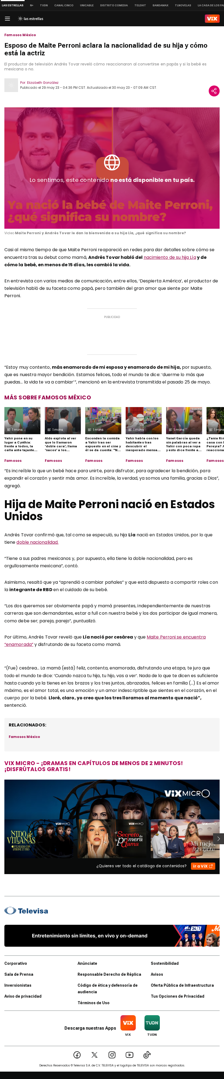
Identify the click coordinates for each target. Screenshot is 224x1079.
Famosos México (20, 35)
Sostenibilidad (165, 963)
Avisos (157, 974)
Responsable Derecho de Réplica (109, 974)
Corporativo (15, 963)
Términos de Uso (94, 1003)
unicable (87, 5)
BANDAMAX (160, 5)
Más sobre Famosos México (47, 397)
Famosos (13, 461)
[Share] (214, 90)
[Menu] (7, 19)
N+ (31, 5)
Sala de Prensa (18, 974)
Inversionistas (17, 985)
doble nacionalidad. (37, 542)
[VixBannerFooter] (112, 936)
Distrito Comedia (114, 5)
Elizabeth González (42, 82)
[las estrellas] (30, 18)
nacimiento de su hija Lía (170, 257)
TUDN (44, 5)
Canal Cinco (63, 5)
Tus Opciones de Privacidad (177, 996)
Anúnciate (87, 963)
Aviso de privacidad (23, 996)
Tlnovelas (183, 5)
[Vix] (212, 19)
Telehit (140, 5)
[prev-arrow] (1, 839)
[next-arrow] (218, 838)
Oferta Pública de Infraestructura (182, 985)
